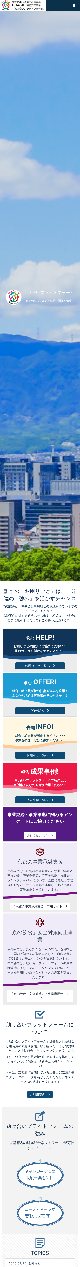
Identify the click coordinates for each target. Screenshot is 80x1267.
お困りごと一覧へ (37, 666)
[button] (74, 5)
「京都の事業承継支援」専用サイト (37, 906)
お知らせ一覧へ (37, 755)
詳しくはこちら (37, 836)
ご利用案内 (37, 1094)
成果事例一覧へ (37, 800)
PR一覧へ (37, 711)
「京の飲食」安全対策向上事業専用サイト (40, 994)
